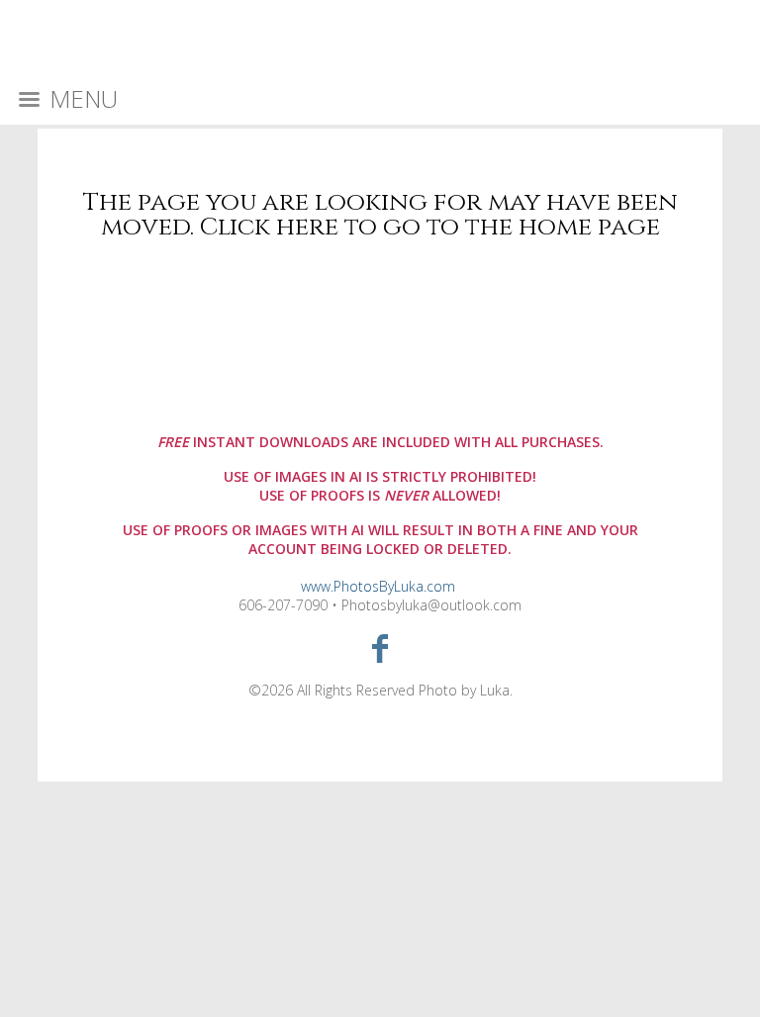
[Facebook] (380, 647)
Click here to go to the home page (430, 227)
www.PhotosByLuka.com (378, 586)
